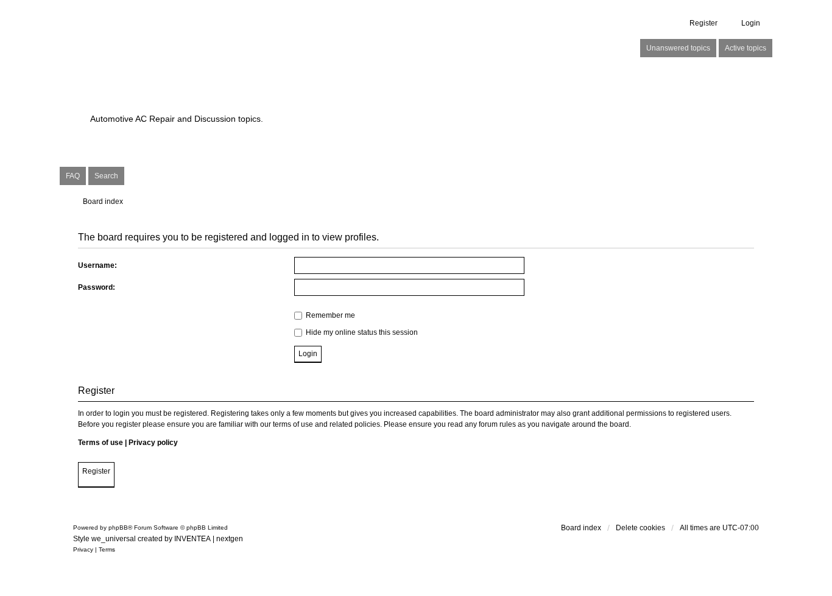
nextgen (229, 539)
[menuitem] (83, 549)
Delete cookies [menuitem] (640, 528)
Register (96, 471)
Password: (96, 287)
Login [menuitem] (750, 23)
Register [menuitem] (703, 23)
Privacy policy (153, 442)
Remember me (329, 315)
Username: (97, 265)
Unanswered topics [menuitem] (678, 48)
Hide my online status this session (361, 332)
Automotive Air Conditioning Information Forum (339, 97)
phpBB (118, 527)
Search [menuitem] (106, 176)
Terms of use (100, 442)
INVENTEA (192, 539)
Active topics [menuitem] (745, 48)
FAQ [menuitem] (73, 176)
